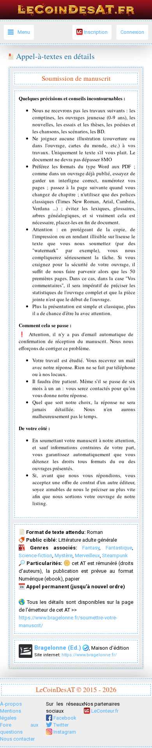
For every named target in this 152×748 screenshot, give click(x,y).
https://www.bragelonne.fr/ (89, 654)
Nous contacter (17, 739)
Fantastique (119, 548)
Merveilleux (87, 555)
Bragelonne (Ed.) (58, 647)
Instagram (64, 732)
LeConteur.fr (104, 711)
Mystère (63, 555)
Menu (24, 32)
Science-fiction (35, 555)
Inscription (95, 32)
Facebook (64, 718)
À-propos (11, 704)
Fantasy (90, 548)
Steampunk (115, 555)
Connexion (132, 32)
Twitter (60, 725)
